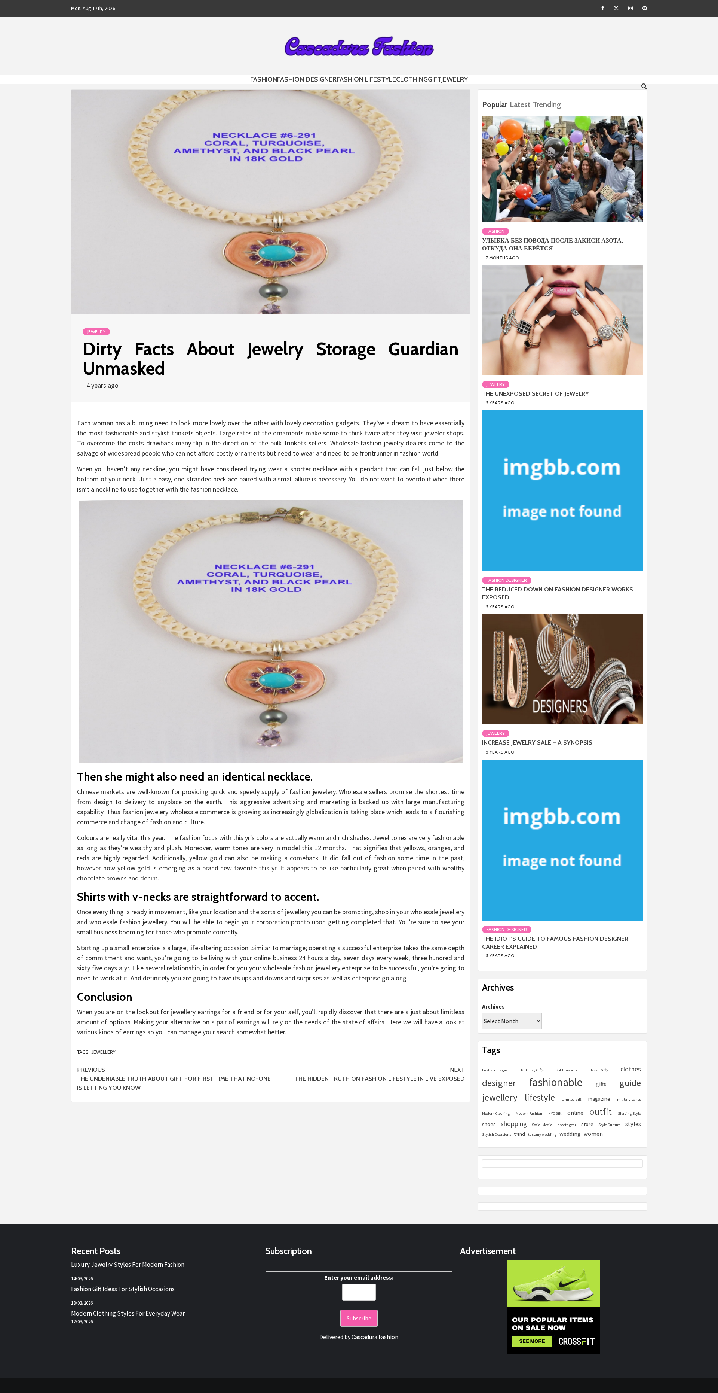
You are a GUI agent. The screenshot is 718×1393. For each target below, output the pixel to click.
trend (519, 1134)
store (587, 1124)
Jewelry (454, 79)
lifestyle (540, 1097)
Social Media (542, 1124)
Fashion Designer (307, 79)
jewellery (103, 1052)
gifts (601, 1084)
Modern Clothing (496, 1113)
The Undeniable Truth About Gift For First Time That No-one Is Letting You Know (174, 1078)
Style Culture (609, 1124)
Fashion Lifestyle (366, 79)
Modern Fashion (529, 1113)
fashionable (556, 1082)
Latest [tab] (520, 104)
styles (633, 1124)
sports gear (567, 1124)
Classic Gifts (598, 1070)
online (575, 1112)
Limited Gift (571, 1099)
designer (499, 1083)
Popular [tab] (494, 104)
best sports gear (495, 1070)
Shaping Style (629, 1113)
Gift (434, 79)
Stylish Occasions (496, 1134)
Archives (493, 1006)
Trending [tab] (547, 104)
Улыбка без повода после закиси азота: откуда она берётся (552, 244)
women (593, 1133)
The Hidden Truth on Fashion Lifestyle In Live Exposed (379, 1074)
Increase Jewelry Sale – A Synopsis (537, 742)
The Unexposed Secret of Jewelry (535, 393)
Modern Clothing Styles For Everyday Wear (128, 1313)
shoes (489, 1124)
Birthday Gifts (532, 1070)
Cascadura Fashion (375, 1337)
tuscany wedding (542, 1134)
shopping (514, 1123)
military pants (629, 1099)
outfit (600, 1111)
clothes (630, 1069)
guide (630, 1083)
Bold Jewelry (566, 1070)
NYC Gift (554, 1113)
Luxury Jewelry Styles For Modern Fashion (127, 1264)
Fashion (263, 79)
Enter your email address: (358, 1277)
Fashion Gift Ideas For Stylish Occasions (123, 1289)
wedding (570, 1133)
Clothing (412, 79)
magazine (599, 1098)
